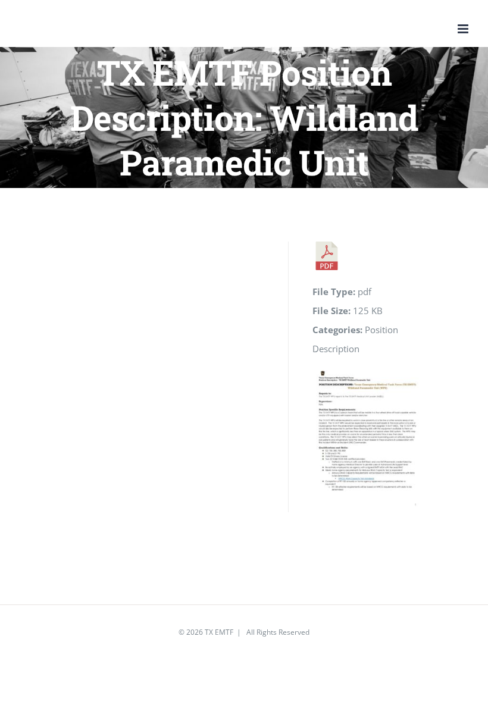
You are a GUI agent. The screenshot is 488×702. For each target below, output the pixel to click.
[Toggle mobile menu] (464, 29)
